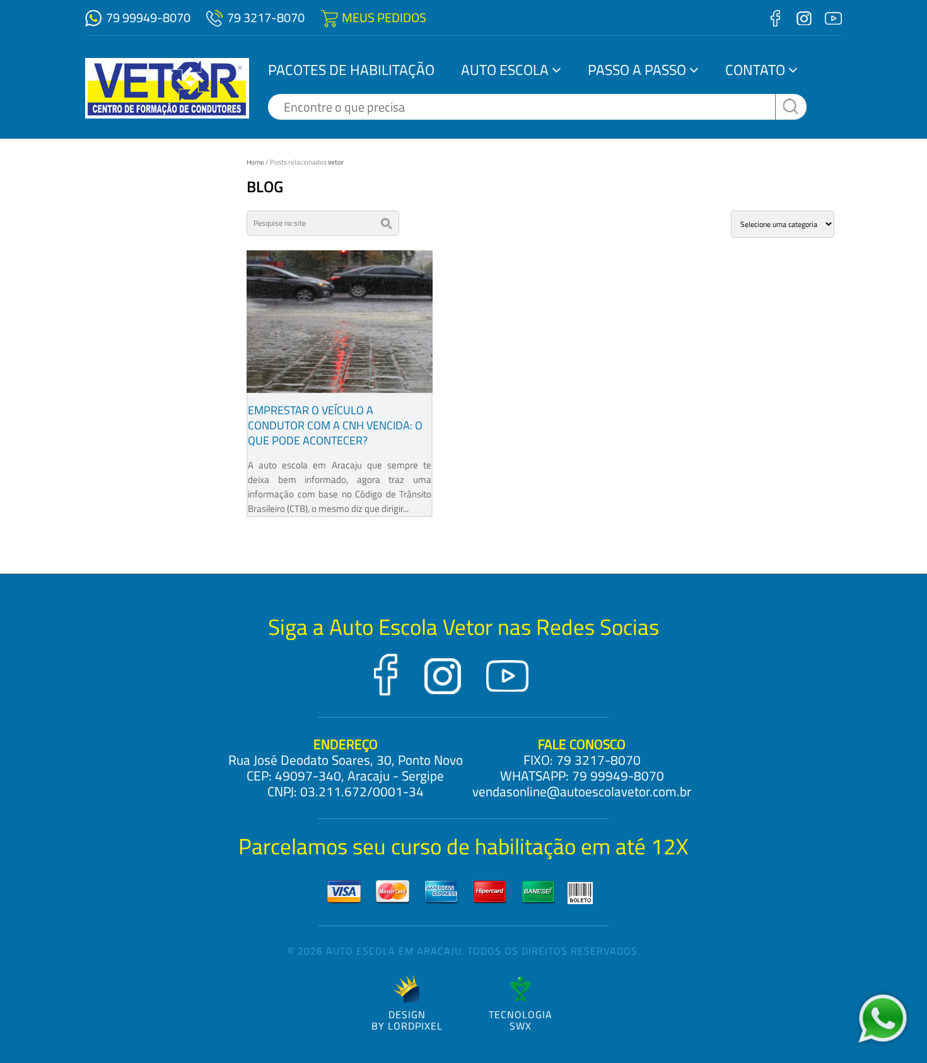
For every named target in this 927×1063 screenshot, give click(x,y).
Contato (755, 70)
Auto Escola (505, 70)
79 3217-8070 (266, 17)
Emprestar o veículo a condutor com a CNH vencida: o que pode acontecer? (335, 425)
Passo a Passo (637, 70)
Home (255, 162)
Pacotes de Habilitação (351, 70)
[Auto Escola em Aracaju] (167, 88)
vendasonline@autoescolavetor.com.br (581, 791)
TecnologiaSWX (520, 1019)
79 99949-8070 (148, 17)
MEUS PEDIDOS (384, 17)
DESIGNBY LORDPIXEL (407, 1019)
